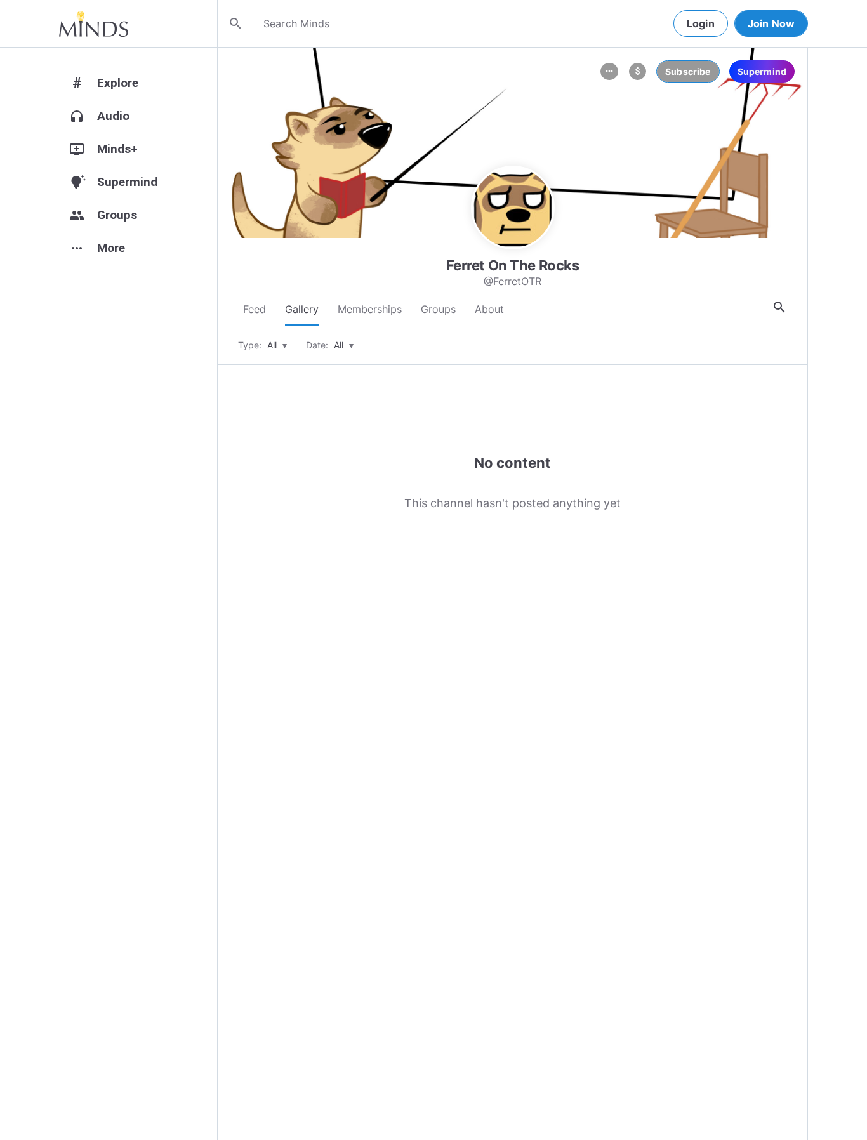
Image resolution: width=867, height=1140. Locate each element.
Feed (254, 309)
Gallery (302, 309)
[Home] (93, 23)
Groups (438, 309)
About (489, 309)
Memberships (370, 309)
